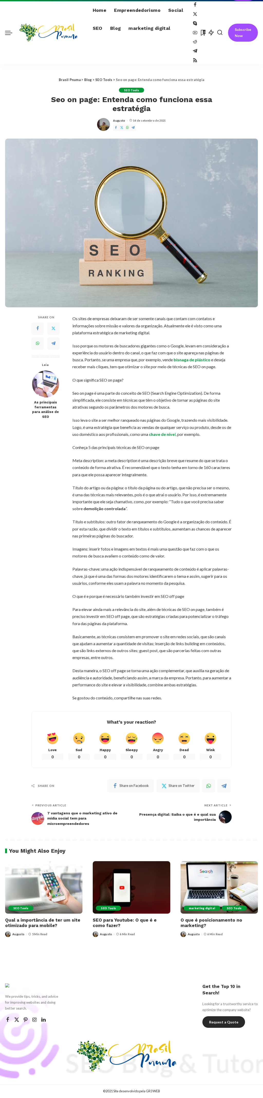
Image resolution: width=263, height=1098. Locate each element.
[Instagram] (34, 1019)
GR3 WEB (153, 1091)
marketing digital (202, 908)
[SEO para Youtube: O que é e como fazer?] (131, 887)
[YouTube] (195, 33)
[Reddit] (195, 42)
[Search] (220, 32)
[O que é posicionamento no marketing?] (219, 887)
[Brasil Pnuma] (51, 33)
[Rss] (195, 60)
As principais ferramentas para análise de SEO (45, 409)
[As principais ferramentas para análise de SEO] (45, 384)
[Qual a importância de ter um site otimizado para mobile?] (43, 887)
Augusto (119, 120)
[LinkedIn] (43, 1019)
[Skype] (195, 23)
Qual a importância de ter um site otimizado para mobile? (42, 922)
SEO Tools (131, 90)
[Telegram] (195, 51)
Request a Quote (223, 1022)
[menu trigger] (11, 32)
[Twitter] (195, 14)
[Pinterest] (25, 1019)
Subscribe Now (243, 32)
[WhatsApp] (127, 127)
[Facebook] (195, 5)
